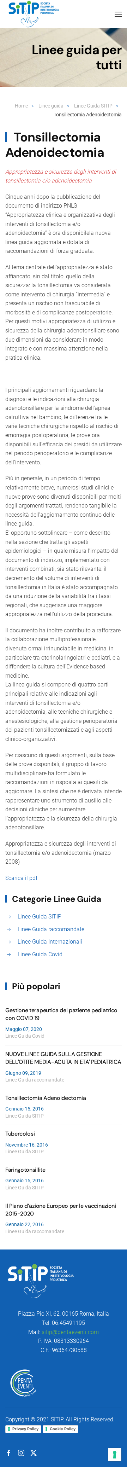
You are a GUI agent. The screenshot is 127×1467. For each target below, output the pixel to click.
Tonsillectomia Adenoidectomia (45, 1098)
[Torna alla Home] (33, 14)
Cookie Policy (62, 1428)
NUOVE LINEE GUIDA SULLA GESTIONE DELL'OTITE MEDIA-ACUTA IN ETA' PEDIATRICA (63, 1058)
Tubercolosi (20, 1133)
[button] (118, 14)
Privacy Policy (25, 1428)
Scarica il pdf (21, 878)
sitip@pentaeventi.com (70, 1332)
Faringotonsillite (25, 1169)
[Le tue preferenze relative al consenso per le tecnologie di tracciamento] (114, 1454)
